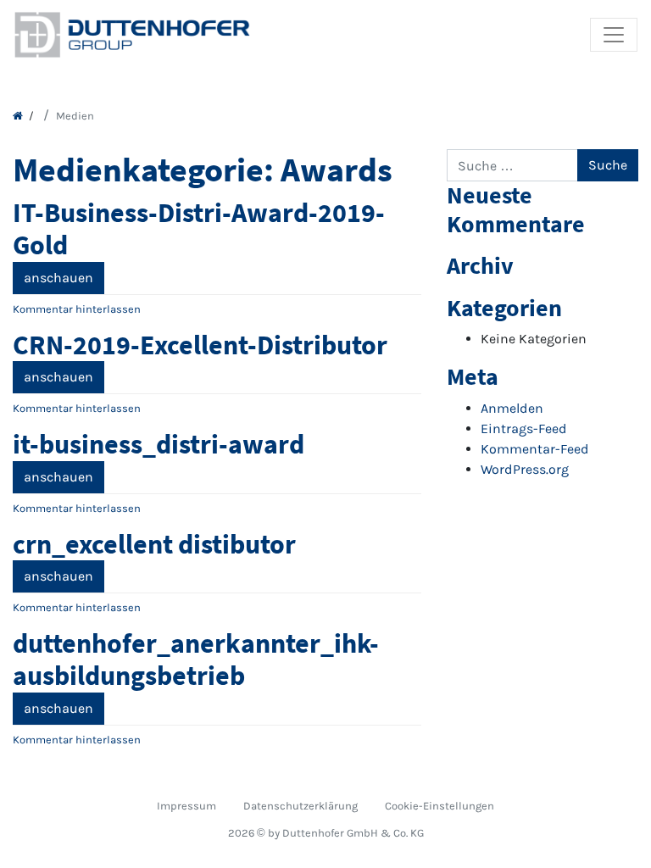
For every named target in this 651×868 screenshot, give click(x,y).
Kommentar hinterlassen (77, 309)
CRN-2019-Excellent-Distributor (200, 345)
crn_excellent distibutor (154, 544)
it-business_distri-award (158, 444)
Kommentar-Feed (535, 449)
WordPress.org (525, 469)
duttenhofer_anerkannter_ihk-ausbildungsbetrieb (196, 659)
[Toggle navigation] (613, 35)
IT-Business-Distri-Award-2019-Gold (199, 229)
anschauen (58, 278)
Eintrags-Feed (524, 428)
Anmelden (512, 408)
